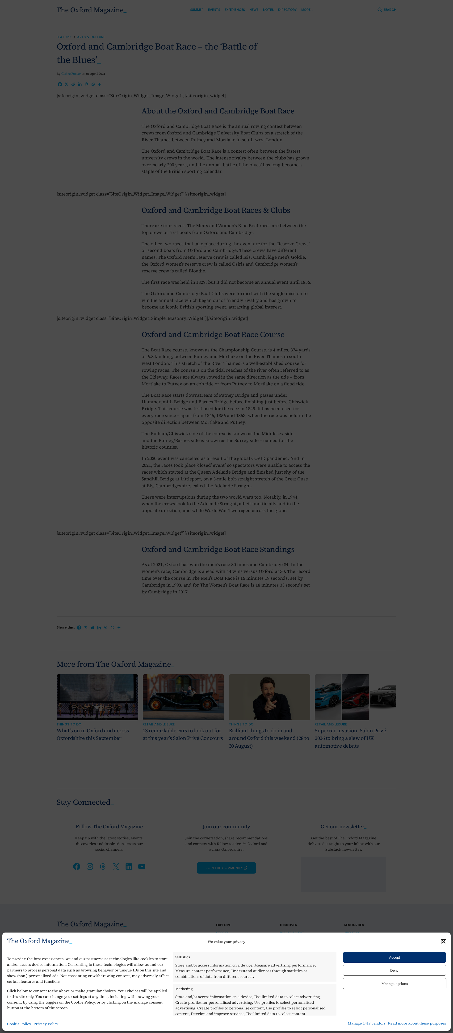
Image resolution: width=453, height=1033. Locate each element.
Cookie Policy (19, 1023)
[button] (443, 941)
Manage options (395, 983)
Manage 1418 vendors (367, 1023)
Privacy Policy (46, 1023)
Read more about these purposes (417, 1023)
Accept (394, 957)
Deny (394, 970)
